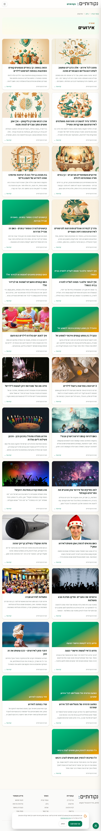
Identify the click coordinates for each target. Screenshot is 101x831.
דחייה (63, 824)
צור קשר (45, 811)
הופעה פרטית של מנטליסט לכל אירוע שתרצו (78, 706)
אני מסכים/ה (75, 824)
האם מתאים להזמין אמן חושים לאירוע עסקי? (78, 545)
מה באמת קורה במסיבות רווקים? (30, 490)
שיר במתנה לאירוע (37, 704)
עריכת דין (70, 800)
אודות (46, 807)
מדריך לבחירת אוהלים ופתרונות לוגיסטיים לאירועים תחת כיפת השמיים (75, 230)
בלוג (87, 14)
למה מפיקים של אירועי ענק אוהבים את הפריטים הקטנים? (77, 492)
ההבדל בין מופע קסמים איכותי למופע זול (76, 335)
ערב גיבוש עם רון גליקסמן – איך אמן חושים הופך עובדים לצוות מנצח (29, 123)
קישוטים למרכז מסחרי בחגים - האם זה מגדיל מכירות (28, 230)
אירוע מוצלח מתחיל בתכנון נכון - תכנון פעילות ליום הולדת (27, 438)
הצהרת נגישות (18, 807)
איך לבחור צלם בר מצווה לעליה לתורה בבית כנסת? (78, 284)
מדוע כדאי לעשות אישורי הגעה (81, 651)
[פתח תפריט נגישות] (96, 826)
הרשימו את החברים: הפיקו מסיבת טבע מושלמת (77, 599)
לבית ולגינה (70, 807)
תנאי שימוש (19, 800)
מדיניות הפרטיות (66, 818)
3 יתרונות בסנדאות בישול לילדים (80, 386)
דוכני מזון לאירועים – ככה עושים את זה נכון (27, 652)
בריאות (71, 811)
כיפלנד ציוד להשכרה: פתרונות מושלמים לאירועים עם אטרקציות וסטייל (76, 123)
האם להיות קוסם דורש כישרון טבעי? (78, 436)
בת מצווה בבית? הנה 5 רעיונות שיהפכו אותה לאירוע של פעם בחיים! (27, 176)
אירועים (71, 804)
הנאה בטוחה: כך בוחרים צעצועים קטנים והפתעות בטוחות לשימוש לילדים (27, 69)
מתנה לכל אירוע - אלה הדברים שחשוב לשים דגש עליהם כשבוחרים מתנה (77, 69)
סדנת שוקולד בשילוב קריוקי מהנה (30, 543)
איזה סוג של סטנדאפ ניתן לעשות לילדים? (26, 386)
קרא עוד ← (57, 86)
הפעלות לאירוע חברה (36, 597)
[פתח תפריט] (4, 4)
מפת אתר (19, 811)
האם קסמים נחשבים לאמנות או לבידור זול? (28, 284)
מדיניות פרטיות (18, 804)
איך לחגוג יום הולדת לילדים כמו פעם (28, 335)
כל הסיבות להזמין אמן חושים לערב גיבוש (76, 758)
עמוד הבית (95, 14)
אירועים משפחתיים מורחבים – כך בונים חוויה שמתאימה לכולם (77, 176)
